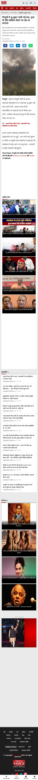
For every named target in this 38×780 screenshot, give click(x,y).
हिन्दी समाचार (4, 13)
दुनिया (21, 8)
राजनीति (28, 8)
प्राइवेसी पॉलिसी (13, 750)
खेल (23, 735)
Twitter (31, 155)
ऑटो (29, 735)
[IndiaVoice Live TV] (31, 3)
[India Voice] (3, 4)
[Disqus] (19, 341)
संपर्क (29, 747)
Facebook (15, 155)
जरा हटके (13, 742)
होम (6, 8)
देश (17, 8)
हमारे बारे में (21, 747)
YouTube (23, 155)
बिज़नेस (35, 8)
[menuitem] (6, 8)
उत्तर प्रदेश (13, 13)
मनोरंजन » (4, 500)
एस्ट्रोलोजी (18, 738)
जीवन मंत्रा (27, 738)
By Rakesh (6, 39)
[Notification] (27, 3)
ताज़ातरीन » (5, 372)
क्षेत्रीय (11, 8)
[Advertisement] (19, 673)
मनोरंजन (9, 738)
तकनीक (16, 735)
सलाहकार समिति (24, 742)
